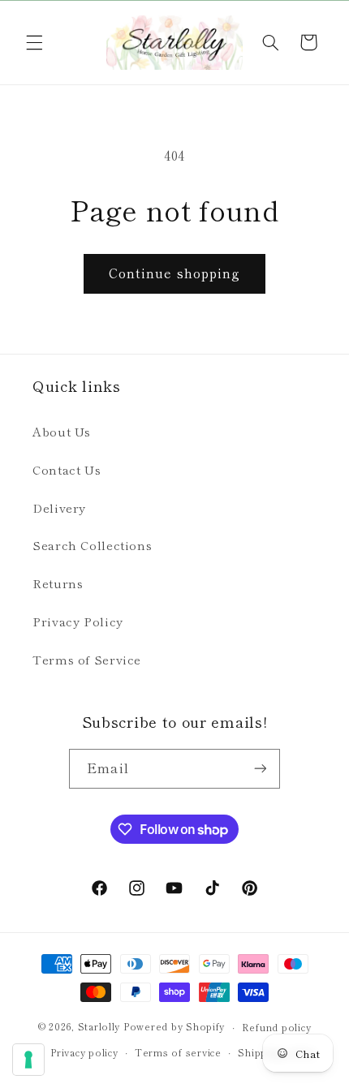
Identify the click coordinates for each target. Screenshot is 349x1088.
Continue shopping (174, 273)
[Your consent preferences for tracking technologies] (28, 1059)
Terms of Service (86, 659)
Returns (57, 582)
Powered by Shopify (174, 1027)
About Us (61, 431)
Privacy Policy (77, 621)
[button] (34, 42)
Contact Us (66, 469)
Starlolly (99, 1027)
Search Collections (92, 544)
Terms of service (178, 1052)
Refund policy (277, 1027)
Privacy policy (84, 1052)
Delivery (59, 507)
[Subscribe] (259, 769)
